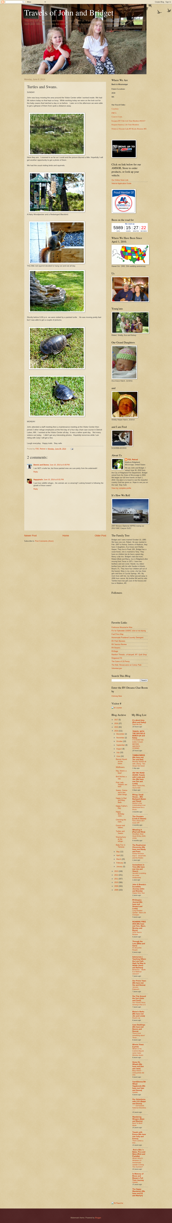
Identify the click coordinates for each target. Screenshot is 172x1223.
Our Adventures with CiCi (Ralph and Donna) (139, 1101)
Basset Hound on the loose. (121, 761)
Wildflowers (120, 767)
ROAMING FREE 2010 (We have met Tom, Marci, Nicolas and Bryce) (139, 926)
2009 (116, 886)
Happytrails (38, 480)
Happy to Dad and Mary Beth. (121, 800)
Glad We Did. (137, 724)
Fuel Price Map (117, 634)
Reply (35, 472)
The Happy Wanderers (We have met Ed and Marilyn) (138, 1192)
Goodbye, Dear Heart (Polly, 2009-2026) (139, 836)
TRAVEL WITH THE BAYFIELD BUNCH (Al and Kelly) (138, 734)
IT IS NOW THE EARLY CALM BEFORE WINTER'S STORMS (138, 744)
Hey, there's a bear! (121, 772)
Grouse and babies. (120, 826)
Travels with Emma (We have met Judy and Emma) (139, 1135)
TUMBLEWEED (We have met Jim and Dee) (138, 757)
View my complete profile (121, 488)
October (119, 741)
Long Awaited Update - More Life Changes (139, 913)
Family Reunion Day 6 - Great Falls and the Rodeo (139, 856)
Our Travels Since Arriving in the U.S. (139, 1004)
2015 (116, 727)
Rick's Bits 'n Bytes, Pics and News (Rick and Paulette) (138, 1153)
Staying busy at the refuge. (121, 839)
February (120, 863)
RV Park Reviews (118, 641)
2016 (116, 723)
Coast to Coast (117, 117)
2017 (116, 720)
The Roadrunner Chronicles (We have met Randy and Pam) (139, 848)
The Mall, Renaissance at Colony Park (126, 665)
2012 (116, 875)
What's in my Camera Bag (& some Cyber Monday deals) (138, 1052)
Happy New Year (138, 893)
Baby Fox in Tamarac (120, 846)
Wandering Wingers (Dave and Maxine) (138, 1119)
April (118, 855)
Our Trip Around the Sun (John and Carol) (139, 998)
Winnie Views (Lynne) (138, 1046)
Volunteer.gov (117, 668)
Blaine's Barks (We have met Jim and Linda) (138, 1014)
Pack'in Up (136, 1018)
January (119, 867)
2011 (116, 879)
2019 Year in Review (137, 933)
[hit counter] (117, 708)
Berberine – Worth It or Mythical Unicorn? (139, 972)
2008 (116, 890)
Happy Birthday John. (120, 814)
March (119, 859)
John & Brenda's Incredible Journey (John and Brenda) (139, 888)
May (118, 852)
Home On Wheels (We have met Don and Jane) (138, 1065)
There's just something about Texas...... (138, 1035)
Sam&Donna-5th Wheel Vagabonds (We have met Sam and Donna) (139, 1086)
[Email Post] (72, 449)
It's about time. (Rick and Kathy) (139, 721)
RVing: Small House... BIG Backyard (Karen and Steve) (139, 798)
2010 (116, 882)
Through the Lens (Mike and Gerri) (138, 943)
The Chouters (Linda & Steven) (139, 817)
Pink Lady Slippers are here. (121, 785)
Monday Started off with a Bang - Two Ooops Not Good (139, 764)
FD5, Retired (133, 460)
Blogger (98, 1218)
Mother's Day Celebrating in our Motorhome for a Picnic (139, 806)
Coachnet (115, 109)
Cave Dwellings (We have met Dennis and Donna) (138, 1028)
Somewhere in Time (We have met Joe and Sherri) (138, 868)
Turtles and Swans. (120, 832)
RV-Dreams (116, 648)
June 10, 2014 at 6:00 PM (60, 465)
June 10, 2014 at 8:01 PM (54, 480)
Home (65, 535)
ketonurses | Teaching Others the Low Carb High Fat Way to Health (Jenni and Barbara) (139, 962)
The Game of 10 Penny (121, 661)
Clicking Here (117, 696)
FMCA (114, 113)
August (119, 749)
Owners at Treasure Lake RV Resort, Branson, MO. (129, 129)
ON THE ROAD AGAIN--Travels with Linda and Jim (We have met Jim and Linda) (138, 778)
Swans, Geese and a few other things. (122, 792)
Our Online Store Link (120, 180)
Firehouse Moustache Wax (122, 627)
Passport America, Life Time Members (125, 125)
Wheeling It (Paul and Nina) (138, 831)
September (120, 745)
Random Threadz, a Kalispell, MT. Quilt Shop (129, 655)
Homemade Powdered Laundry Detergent (127, 638)
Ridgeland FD (117, 658)
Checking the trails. (121, 821)
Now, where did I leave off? (138, 822)
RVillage (115, 651)
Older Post (100, 535)
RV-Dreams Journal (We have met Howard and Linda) (137, 904)
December (120, 734)
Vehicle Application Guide (121, 183)
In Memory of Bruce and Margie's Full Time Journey (138, 1177)
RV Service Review (119, 644)
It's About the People (136, 949)
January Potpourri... (136, 988)
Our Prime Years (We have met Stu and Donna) (139, 983)
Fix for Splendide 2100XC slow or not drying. (129, 631)
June (118, 756)
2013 (116, 871)
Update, (135, 1092)
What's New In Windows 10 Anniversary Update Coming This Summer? (138, 1162)
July (118, 752)
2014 (116, 731)
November (120, 738)
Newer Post (30, 535)
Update (135, 1182)
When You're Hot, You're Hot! (138, 787)
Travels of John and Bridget (69, 12)
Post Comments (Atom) (44, 541)
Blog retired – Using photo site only (138, 1073)
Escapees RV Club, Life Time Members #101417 (128, 121)
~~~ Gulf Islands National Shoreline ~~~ (139, 1108)
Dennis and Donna (41, 465)
